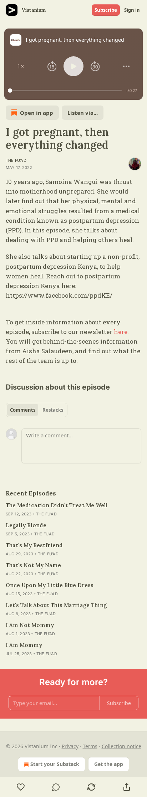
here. (121, 332)
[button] (20, 66)
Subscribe (106, 10)
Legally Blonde (26, 525)
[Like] (21, 787)
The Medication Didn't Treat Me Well (57, 505)
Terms (90, 746)
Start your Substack (54, 764)
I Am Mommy (24, 645)
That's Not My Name (33, 565)
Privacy (70, 746)
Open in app (36, 112)
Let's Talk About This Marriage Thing (56, 605)
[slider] (66, 90)
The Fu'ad (16, 160)
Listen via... (82, 112)
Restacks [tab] (52, 410)
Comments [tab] (22, 410)
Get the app (108, 764)
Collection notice (121, 746)
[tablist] (36, 410)
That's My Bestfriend (34, 545)
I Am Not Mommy (30, 625)
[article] (73, 510)
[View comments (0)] (56, 787)
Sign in (132, 10)
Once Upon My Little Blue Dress (49, 585)
